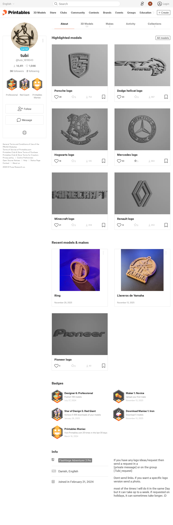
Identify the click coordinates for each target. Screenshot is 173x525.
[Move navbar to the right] (153, 12)
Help (25, 160)
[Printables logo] (16, 13)
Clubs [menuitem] (63, 12)
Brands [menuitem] (107, 12)
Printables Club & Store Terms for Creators (20, 155)
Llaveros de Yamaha (130, 295)
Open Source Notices (11, 160)
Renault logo (125, 218)
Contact (6, 163)
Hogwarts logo (64, 154)
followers (17, 70)
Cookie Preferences (25, 157)
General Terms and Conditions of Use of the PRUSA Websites (21, 145)
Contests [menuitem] (94, 12)
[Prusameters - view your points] (150, 4)
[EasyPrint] (142, 4)
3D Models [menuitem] (39, 12)
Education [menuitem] (145, 12)
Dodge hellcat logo (129, 90)
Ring (57, 295)
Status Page (35, 160)
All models (163, 37)
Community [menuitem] (78, 12)
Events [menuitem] (119, 12)
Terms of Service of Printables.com (17, 149)
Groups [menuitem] (131, 12)
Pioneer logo (63, 359)
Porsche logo (63, 90)
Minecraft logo (64, 218)
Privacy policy (8, 157)
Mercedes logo (127, 154)
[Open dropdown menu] (43, 39)
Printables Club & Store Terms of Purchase (20, 152)
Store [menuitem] (53, 12)
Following (33, 70)
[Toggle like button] (56, 97)
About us (16, 163)
